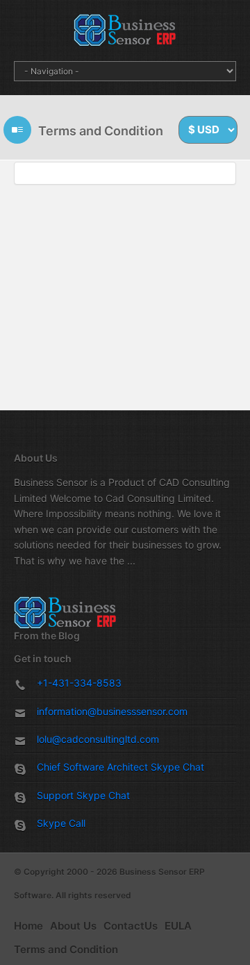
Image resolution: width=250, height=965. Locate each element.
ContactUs (130, 925)
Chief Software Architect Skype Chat (120, 767)
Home (28, 925)
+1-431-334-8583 (79, 683)
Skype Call (61, 823)
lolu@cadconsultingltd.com (98, 739)
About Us (73, 925)
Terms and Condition (66, 949)
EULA (178, 925)
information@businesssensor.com (112, 711)
